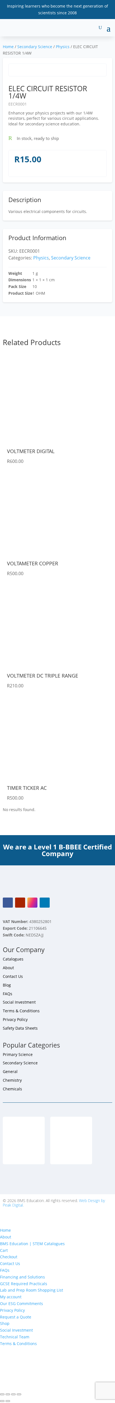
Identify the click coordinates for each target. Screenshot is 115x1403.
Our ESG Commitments (21, 1303)
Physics (63, 46)
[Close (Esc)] (19, 1394)
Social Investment (19, 1002)
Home (8, 46)
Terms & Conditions (21, 1010)
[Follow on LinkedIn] (45, 903)
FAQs (7, 993)
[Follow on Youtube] (20, 903)
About (8, 967)
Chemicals (12, 1089)
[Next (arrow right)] (8, 1401)
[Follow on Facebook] (8, 903)
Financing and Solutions (22, 1277)
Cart (4, 1250)
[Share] (13, 1394)
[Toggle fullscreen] (8, 1394)
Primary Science (18, 1054)
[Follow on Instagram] (32, 903)
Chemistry (12, 1080)
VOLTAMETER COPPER (32, 563)
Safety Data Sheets (20, 1028)
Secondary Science (34, 46)
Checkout (8, 1256)
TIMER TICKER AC (27, 787)
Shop (4, 1323)
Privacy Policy (15, 1019)
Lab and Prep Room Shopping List (31, 1290)
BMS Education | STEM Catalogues (32, 1243)
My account (10, 1296)
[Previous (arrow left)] (2, 1401)
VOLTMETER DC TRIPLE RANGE (42, 675)
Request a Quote (15, 1317)
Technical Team (14, 1336)
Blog (7, 985)
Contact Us (13, 976)
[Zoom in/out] (2, 1394)
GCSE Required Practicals (23, 1283)
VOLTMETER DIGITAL (30, 451)
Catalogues (13, 959)
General (10, 1071)
